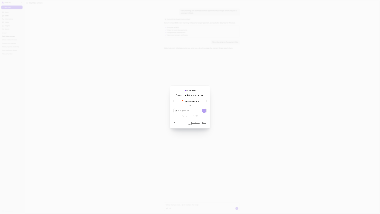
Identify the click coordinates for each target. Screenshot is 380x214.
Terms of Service (195, 121)
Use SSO (195, 114)
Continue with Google (192, 99)
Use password (186, 114)
